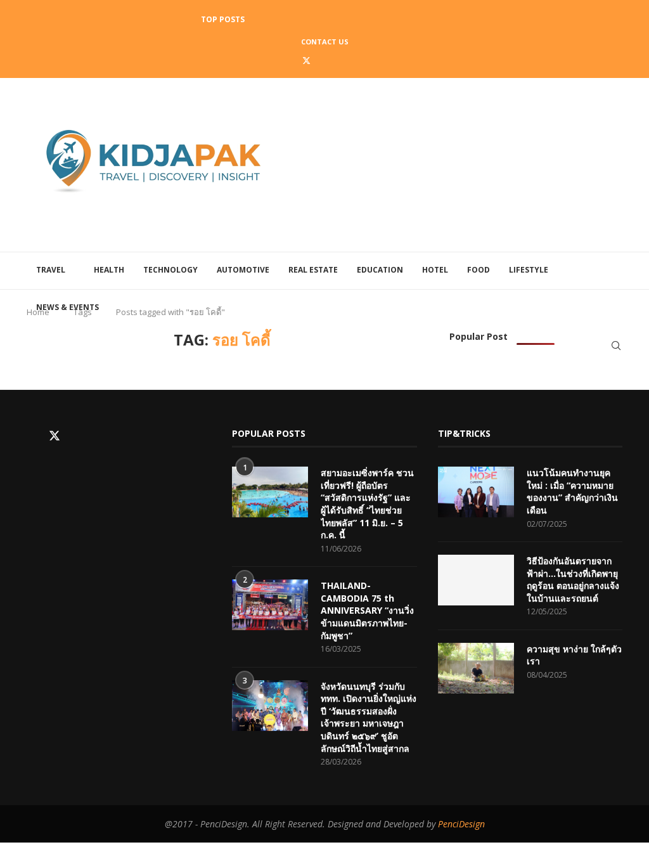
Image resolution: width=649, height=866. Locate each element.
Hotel (435, 269)
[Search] (616, 345)
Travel (50, 269)
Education (380, 269)
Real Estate (313, 269)
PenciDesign (461, 824)
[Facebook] (288, 60)
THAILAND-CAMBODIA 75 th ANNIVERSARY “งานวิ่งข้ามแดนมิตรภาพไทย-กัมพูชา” (367, 610)
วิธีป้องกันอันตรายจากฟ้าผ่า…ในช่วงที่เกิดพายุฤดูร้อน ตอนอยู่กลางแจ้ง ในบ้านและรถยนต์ (573, 579)
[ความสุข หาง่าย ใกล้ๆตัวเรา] (476, 668)
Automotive (243, 269)
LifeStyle (528, 269)
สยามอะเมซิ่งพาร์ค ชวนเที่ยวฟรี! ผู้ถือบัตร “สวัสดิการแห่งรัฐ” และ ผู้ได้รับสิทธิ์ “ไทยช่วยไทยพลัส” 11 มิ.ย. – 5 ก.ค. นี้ (367, 504)
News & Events (67, 307)
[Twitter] (306, 60)
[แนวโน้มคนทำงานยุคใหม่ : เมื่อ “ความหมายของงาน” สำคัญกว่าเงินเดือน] (476, 492)
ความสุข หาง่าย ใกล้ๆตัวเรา (574, 655)
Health (109, 269)
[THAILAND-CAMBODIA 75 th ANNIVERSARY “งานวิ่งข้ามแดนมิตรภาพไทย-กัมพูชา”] (270, 604)
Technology (170, 269)
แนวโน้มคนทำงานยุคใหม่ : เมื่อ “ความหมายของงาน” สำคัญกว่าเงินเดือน (572, 491)
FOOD (478, 269)
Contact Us (325, 41)
